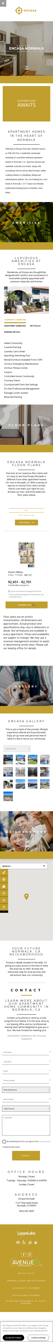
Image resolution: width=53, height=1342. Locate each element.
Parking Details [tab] (12, 332)
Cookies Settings (38, 1337)
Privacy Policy (26, 1273)
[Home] (26, 10)
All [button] (26, 510)
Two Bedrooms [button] (26, 515)
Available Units (26, 605)
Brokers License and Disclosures (26, 1281)
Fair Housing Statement (26, 1295)
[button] (3, 3)
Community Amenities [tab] (15, 320)
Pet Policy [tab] (35, 326)
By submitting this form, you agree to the (22, 1141)
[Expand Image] (8, 759)
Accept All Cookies (13, 1337)
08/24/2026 (24, 522)
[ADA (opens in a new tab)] (25, 1242)
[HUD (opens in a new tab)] (19, 1242)
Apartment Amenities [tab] (15, 326)
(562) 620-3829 (26, 1211)
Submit (25, 1155)
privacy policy (43, 1141)
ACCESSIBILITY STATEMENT (26, 1288)
